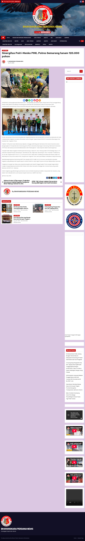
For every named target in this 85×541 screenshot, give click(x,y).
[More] (40, 100)
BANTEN (16, 41)
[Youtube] (37, 100)
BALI (52, 37)
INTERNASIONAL (63, 41)
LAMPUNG (66, 37)
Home (8, 37)
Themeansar (26, 538)
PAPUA (44, 44)
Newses (20, 538)
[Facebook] (24, 100)
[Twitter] (32, 100)
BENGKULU (37, 44)
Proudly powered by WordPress (8, 538)
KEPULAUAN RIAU (28, 44)
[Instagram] (34, 100)
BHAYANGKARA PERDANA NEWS (42, 26)
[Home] (3, 37)
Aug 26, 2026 (17, 220)
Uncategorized (18, 44)
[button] (79, 41)
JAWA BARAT (59, 37)
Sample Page (80, 538)
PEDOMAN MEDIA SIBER (45, 32)
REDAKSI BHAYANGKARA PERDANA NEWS (22, 37)
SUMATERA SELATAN (7, 41)
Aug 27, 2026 (17, 210)
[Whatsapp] (29, 100)
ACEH (22, 41)
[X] (27, 100)
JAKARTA (46, 37)
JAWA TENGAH (37, 37)
